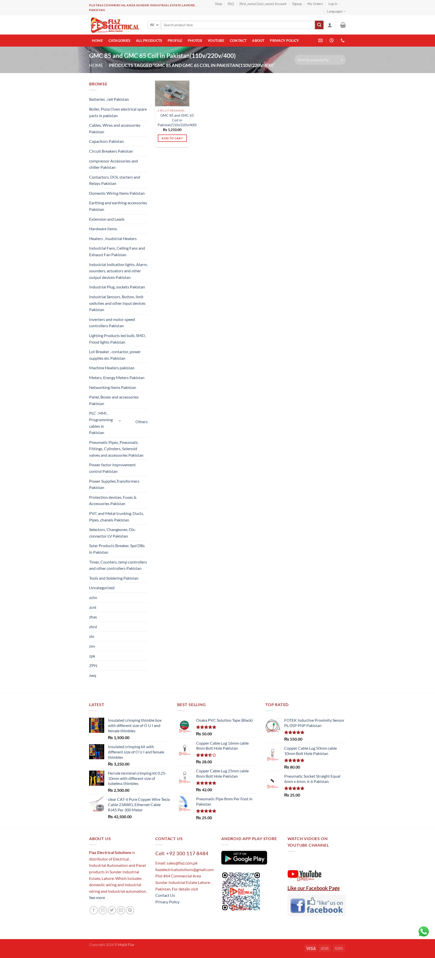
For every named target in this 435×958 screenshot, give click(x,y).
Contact (238, 40)
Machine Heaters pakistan (111, 367)
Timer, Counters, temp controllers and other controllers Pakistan (118, 565)
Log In (333, 4)
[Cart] (343, 24)
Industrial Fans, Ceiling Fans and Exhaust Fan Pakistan (117, 251)
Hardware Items (103, 228)
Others (141, 421)
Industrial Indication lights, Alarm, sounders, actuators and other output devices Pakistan (118, 271)
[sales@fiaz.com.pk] (321, 40)
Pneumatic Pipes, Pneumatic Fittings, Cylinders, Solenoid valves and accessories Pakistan (116, 448)
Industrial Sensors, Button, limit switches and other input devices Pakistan (117, 303)
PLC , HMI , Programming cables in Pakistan (101, 423)
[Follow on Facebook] (94, 910)
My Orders (315, 4)
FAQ (231, 4)
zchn (93, 597)
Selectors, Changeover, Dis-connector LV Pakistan (112, 532)
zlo (91, 636)
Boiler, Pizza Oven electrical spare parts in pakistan (118, 112)
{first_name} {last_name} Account (262, 4)
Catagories (119, 40)
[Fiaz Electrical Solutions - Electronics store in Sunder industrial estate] (114, 25)
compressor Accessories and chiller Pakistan (113, 164)
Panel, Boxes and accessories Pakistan (114, 400)
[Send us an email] (121, 910)
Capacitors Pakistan (106, 141)
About (258, 40)
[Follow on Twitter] (112, 910)
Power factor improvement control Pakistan (112, 468)
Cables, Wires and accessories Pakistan (114, 128)
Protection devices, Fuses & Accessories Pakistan (112, 500)
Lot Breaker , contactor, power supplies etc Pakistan (115, 354)
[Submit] (319, 25)
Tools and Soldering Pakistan (113, 578)
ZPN (93, 665)
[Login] (329, 24)
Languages (335, 11)
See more (97, 897)
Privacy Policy (284, 40)
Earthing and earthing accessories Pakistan (118, 206)
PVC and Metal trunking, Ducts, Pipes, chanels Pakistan (116, 516)
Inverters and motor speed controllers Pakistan (112, 322)
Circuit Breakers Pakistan (111, 151)
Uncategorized (102, 587)
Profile (175, 40)
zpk (92, 655)
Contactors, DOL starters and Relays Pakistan (114, 180)
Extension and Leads (107, 219)
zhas (93, 616)
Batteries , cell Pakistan (109, 99)
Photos (195, 40)
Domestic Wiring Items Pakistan (117, 193)
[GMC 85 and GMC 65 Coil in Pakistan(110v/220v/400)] (172, 93)
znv (92, 646)
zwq (92, 675)
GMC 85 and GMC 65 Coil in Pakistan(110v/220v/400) (177, 120)
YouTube (216, 40)
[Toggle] (120, 421)
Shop (218, 4)
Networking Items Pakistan (112, 387)
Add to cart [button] (172, 138)
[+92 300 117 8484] (343, 40)
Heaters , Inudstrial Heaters (113, 238)
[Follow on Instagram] (103, 910)
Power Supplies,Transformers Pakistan (114, 484)
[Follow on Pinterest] (130, 910)
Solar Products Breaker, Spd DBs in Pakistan (117, 548)
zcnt (92, 607)
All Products (149, 40)
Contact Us (165, 895)
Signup (297, 4)
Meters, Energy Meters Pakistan (116, 377)
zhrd (93, 626)
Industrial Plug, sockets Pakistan (117, 286)
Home (97, 40)
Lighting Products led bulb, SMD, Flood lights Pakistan (117, 338)
